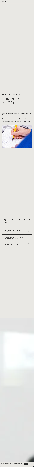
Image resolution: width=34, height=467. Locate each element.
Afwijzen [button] (31, 464)
